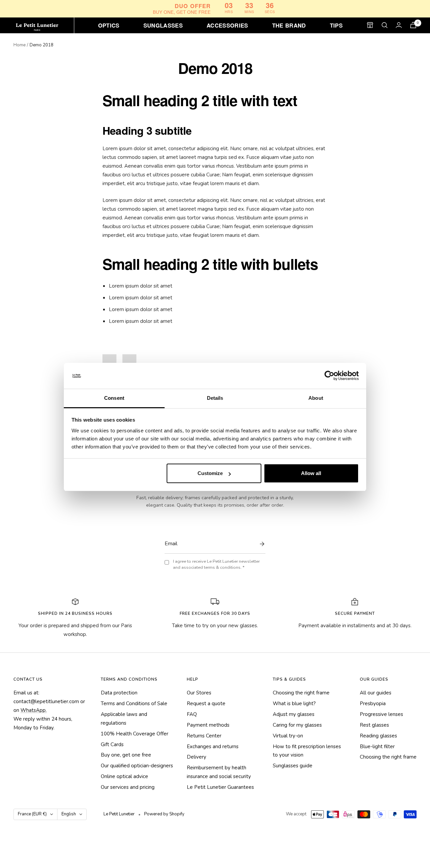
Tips (336, 25)
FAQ (192, 714)
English (68, 814)
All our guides (375, 692)
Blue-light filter (377, 746)
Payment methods (208, 725)
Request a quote (206, 703)
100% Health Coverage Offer (134, 733)
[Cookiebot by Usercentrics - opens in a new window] (329, 376)
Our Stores (199, 692)
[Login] (399, 25)
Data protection (119, 692)
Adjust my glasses (293, 714)
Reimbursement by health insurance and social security (219, 772)
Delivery (196, 757)
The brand (289, 25)
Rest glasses (374, 725)
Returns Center (204, 735)
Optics (109, 25)
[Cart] (413, 25)
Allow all (311, 473)
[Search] (385, 25)
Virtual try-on (288, 735)
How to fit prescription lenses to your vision (307, 751)
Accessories (227, 25)
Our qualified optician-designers (137, 765)
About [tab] (315, 398)
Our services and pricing (128, 787)
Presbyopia (373, 703)
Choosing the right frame (301, 692)
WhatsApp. (33, 710)
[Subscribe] (260, 544)
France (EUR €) (32, 814)
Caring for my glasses (297, 725)
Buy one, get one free (126, 755)
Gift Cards (112, 744)
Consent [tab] (114, 398)
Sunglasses (163, 25)
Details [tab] (215, 398)
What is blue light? (294, 703)
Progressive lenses (381, 714)
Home (19, 45)
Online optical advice (124, 776)
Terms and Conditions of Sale (134, 703)
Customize (210, 473)
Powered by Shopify (164, 814)
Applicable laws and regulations (124, 718)
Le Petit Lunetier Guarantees (220, 787)
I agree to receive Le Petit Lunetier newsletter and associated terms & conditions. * (216, 564)
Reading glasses (378, 735)
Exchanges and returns (213, 746)
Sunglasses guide (292, 765)
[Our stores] (370, 25)
